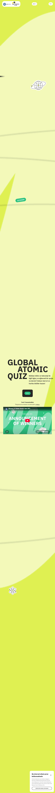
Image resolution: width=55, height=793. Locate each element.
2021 (34, 3)
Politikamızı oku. (41, 785)
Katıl (27, 393)
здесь (38, 404)
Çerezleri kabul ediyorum (41, 788)
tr (50, 3)
